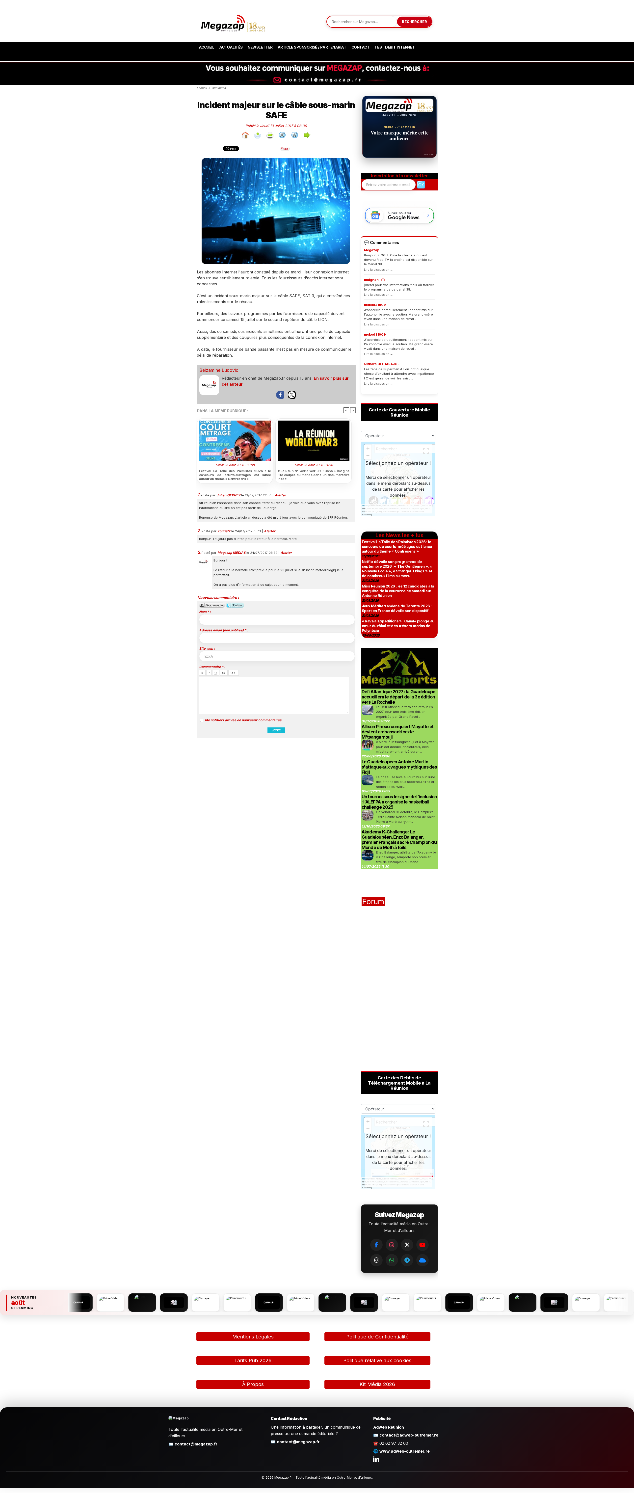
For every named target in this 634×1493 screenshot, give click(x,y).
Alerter (280, 495)
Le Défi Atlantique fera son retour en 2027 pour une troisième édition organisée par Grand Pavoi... (404, 712)
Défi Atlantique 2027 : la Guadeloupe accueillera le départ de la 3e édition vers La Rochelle (398, 697)
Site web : (207, 648)
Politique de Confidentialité (377, 1337)
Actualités (231, 47)
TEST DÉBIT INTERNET (394, 47)
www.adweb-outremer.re (404, 1451)
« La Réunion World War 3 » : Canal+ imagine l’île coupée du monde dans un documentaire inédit (313, 475)
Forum (373, 901)
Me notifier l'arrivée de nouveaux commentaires (243, 720)
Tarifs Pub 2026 (252, 1360)
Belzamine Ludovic (218, 370)
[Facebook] (376, 1245)
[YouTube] (422, 1245)
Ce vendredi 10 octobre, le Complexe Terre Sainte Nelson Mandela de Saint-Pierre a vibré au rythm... (406, 817)
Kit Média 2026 (377, 1384)
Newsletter (260, 47)
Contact (360, 47)
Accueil (206, 47)
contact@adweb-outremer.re (408, 1435)
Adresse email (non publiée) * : (223, 630)
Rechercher (414, 22)
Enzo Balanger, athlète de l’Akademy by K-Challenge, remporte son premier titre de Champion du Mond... (406, 857)
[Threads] (376, 1260)
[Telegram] (407, 1260)
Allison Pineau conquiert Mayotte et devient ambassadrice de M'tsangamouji (398, 732)
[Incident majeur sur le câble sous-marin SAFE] (276, 159)
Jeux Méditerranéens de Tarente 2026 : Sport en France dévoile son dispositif (397, 608)
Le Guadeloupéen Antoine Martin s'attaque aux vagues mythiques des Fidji (399, 767)
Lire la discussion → (378, 269)
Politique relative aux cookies (377, 1360)
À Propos (253, 1384)
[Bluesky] (422, 1260)
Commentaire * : (212, 667)
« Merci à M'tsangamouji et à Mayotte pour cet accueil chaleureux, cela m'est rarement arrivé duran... (405, 746)
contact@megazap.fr (196, 1443)
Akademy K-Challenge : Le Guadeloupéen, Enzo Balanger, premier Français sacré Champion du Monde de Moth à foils (399, 839)
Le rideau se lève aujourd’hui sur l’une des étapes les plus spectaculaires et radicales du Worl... (405, 782)
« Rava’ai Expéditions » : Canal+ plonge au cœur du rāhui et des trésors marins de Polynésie (398, 626)
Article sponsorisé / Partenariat (312, 47)
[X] (407, 1245)
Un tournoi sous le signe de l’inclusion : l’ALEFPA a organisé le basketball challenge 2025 (399, 802)
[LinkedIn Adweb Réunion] (376, 1459)
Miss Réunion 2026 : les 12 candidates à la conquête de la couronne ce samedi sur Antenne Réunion (398, 591)
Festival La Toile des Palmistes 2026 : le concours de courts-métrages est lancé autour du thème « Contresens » (235, 475)
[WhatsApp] (392, 1260)
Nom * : (205, 612)
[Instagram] (392, 1245)
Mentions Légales (253, 1337)
